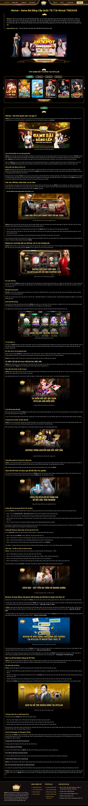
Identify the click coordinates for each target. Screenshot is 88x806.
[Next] (84, 85)
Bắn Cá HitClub (36, 792)
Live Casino (32, 2)
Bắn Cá (55, 2)
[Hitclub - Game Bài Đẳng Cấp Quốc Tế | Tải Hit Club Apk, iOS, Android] (44, 2)
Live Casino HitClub (37, 789)
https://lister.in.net (12, 28)
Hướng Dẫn (15, 2)
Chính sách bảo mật (51, 787)
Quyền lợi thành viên (51, 794)
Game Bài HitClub (37, 787)
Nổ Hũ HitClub (36, 794)
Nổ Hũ (62, 2)
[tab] (29, 77)
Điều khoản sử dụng (51, 792)
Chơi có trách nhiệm (51, 789)
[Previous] (3, 85)
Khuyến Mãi (70, 2)
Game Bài (23, 2)
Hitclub (7, 2)
